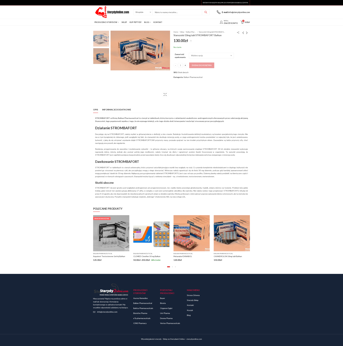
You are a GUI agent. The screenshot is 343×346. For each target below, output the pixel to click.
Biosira (163, 303)
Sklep (182, 32)
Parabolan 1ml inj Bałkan (224, 256)
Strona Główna (193, 295)
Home (176, 32)
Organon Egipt (166, 308)
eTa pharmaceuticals (141, 318)
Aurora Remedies (140, 298)
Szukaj (206, 12)
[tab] (95, 109)
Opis (95, 109)
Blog (189, 315)
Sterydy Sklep (192, 300)
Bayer (162, 298)
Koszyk (190, 310)
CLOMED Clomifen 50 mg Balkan (106, 256)
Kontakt (190, 305)
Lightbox (165, 94)
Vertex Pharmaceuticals (170, 323)
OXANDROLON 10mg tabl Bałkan (188, 256)
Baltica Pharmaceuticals (143, 308)
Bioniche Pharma (140, 313)
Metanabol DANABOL (142, 256)
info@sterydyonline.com (107, 312)
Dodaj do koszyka (202, 65)
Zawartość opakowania (180, 55)
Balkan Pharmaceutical (191, 32)
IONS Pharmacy (140, 323)
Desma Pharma (166, 318)
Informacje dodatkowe (116, 109)
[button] (168, 267)
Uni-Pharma (165, 313)
